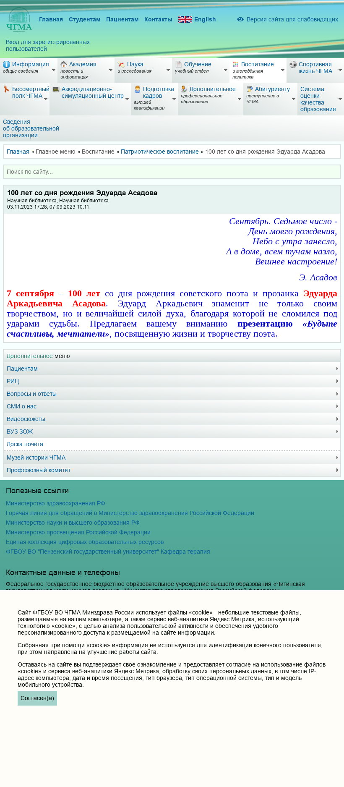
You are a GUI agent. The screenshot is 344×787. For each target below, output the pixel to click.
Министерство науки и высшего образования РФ (73, 522)
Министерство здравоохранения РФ (55, 503)
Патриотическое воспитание (160, 151)
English (205, 19)
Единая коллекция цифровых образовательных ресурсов (85, 542)
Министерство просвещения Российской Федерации (78, 532)
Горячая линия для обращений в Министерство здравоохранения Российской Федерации (130, 513)
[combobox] (172, 172)
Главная (51, 19)
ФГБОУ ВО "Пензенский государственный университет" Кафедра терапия (108, 551)
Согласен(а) (37, 698)
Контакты (158, 19)
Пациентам (122, 19)
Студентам (84, 19)
